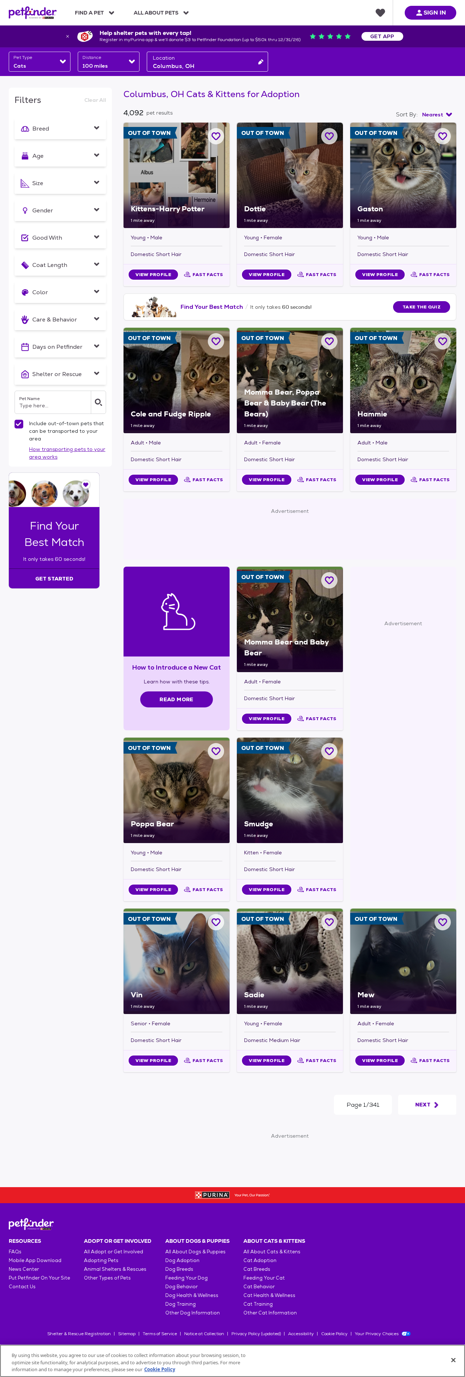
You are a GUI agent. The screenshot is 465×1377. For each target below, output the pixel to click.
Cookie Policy (334, 1334)
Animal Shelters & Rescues (115, 1269)
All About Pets (156, 12)
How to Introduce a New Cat (176, 667)
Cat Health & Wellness (269, 1295)
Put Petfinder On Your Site (39, 1278)
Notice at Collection (204, 1334)
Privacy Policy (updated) (256, 1334)
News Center (24, 1269)
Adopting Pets (101, 1260)
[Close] (453, 1360)
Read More (176, 699)
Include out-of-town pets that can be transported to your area (66, 431)
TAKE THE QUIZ (422, 307)
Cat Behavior (259, 1287)
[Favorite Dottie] (329, 136)
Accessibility (301, 1334)
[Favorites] (380, 12)
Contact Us (22, 1287)
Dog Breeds (179, 1269)
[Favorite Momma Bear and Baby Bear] (329, 580)
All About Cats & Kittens (271, 1252)
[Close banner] (67, 36)
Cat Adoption (259, 1260)
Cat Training (258, 1304)
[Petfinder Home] (33, 12)
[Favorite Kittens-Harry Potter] (216, 136)
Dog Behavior (181, 1287)
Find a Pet (89, 12)
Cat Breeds (256, 1269)
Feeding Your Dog (186, 1278)
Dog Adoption (182, 1260)
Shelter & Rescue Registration (79, 1334)
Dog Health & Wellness (191, 1295)
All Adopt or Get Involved (113, 1252)
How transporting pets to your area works (67, 453)
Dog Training (180, 1304)
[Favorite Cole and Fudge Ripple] (216, 341)
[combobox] (39, 62)
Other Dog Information (192, 1313)
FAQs (15, 1252)
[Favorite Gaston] (442, 136)
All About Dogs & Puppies (195, 1252)
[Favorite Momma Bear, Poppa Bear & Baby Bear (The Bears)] (329, 341)
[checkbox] (19, 424)
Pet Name (29, 399)
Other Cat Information (270, 1313)
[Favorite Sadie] (329, 922)
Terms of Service (160, 1334)
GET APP (382, 36)
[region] (232, 1361)
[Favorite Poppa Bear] (216, 751)
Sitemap (127, 1334)
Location (164, 58)
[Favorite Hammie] (442, 341)
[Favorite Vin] (216, 922)
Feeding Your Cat (264, 1278)
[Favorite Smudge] (329, 751)
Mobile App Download (35, 1260)
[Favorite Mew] (442, 922)
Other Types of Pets (107, 1278)
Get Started (54, 578)
